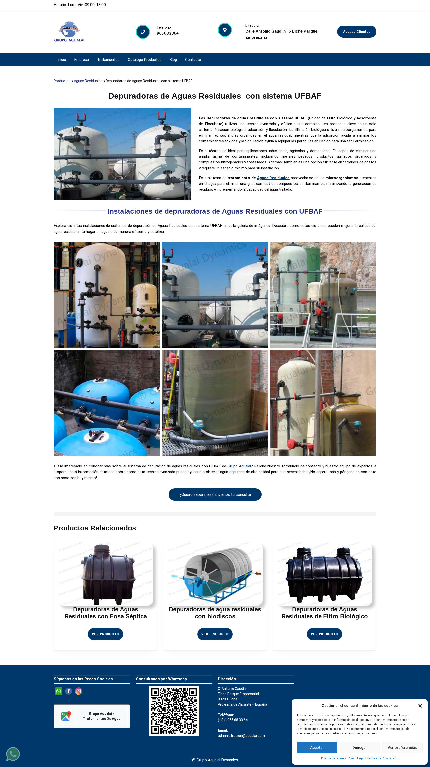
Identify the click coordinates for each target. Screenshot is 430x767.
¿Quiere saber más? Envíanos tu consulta (215, 494)
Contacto (193, 59)
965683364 (168, 33)
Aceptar (317, 747)
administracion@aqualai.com (241, 736)
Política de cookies (333, 758)
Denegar (359, 747)
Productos (62, 81)
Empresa (81, 59)
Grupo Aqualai (239, 466)
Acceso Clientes (356, 32)
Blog (173, 59)
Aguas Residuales (88, 81)
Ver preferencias (402, 747)
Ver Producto (107, 636)
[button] (420, 705)
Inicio (61, 59)
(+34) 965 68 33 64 (233, 720)
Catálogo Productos (144, 59)
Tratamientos (108, 59)
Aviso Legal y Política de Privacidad (372, 758)
